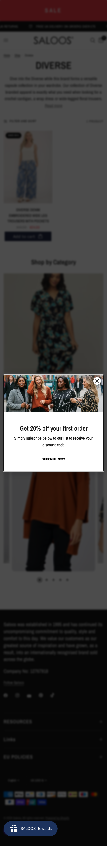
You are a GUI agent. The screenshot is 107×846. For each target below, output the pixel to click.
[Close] (97, 381)
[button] (53, 459)
